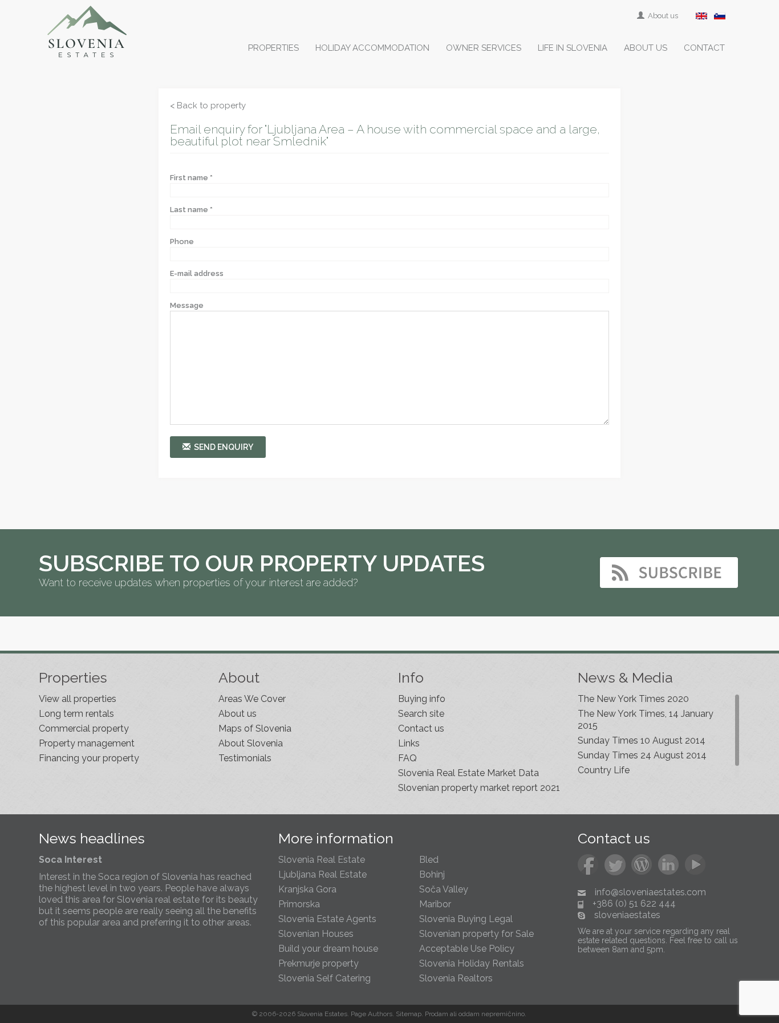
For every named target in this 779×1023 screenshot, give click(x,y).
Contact (704, 48)
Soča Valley (443, 889)
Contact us (421, 728)
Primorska (299, 904)
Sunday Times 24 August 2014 (642, 755)
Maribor (435, 904)
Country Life (604, 770)
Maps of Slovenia (254, 728)
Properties (273, 48)
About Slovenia (250, 743)
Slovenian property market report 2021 (479, 787)
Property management (87, 743)
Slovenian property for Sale (476, 933)
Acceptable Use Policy (466, 948)
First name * (191, 177)
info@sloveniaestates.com (650, 892)
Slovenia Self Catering (324, 978)
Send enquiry (221, 447)
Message (187, 305)
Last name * (191, 209)
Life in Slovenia (572, 48)
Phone (182, 241)
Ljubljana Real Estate (322, 874)
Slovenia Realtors (456, 978)
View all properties (77, 698)
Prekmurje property (318, 963)
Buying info (421, 698)
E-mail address (197, 273)
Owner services (483, 48)
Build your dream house (328, 948)
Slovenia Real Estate (321, 859)
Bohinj (432, 874)
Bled (429, 859)
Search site (421, 713)
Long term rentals (76, 713)
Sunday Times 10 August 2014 (641, 740)
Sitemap (408, 1014)
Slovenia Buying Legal (466, 919)
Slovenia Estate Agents (327, 919)
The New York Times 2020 (633, 698)
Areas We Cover (252, 698)
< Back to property (208, 105)
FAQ (407, 758)
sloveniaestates (627, 915)
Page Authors (371, 1014)
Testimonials (244, 758)
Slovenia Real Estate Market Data (468, 773)
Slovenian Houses (316, 933)
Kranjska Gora (307, 889)
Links (409, 743)
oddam (469, 1014)
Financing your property (89, 758)
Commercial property (84, 728)
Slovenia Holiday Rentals (471, 963)
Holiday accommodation (372, 48)
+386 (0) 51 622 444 (634, 903)
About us (662, 15)
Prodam (436, 1014)
